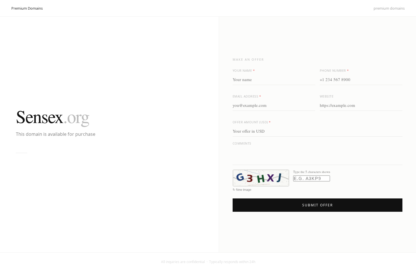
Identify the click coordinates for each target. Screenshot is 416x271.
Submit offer (317, 205)
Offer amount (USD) (252, 122)
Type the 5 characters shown (311, 172)
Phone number (334, 70)
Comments (242, 143)
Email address (247, 96)
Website (327, 96)
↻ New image (242, 189)
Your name (244, 70)
